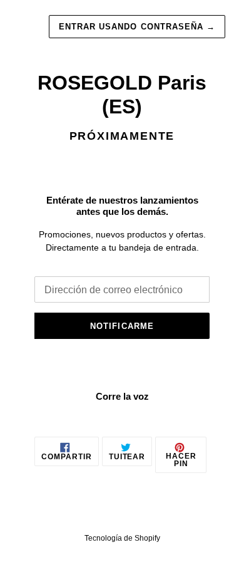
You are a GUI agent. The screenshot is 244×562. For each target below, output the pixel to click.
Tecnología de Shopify (122, 538)
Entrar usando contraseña (137, 26)
